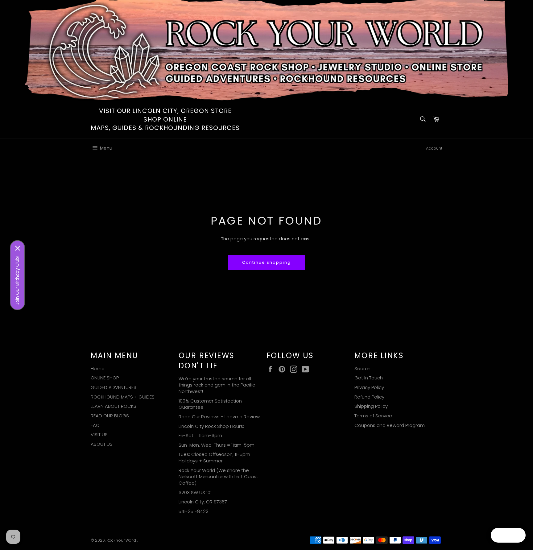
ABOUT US (102, 444)
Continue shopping (266, 262)
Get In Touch (368, 377)
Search (362, 368)
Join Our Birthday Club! (17, 279)
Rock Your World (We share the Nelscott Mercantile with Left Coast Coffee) (218, 476)
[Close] (17, 248)
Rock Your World (121, 540)
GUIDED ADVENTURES (113, 387)
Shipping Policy (371, 406)
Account (434, 148)
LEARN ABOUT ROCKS (113, 406)
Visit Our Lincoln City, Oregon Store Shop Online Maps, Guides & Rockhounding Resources (165, 119)
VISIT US (99, 434)
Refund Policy (369, 397)
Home (98, 368)
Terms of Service (373, 415)
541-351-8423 (194, 511)
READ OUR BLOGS (110, 415)
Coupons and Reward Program (389, 425)
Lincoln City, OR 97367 (203, 501)
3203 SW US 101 (195, 492)
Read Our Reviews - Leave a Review (219, 416)
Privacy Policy (369, 387)
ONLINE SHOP (105, 377)
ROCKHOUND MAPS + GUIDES (123, 397)
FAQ (95, 425)
